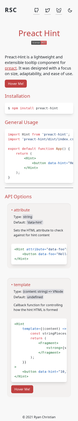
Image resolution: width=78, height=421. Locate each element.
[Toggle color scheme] (70, 10)
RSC (11, 10)
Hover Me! (16, 83)
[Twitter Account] (47, 10)
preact (11, 68)
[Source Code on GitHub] (36, 10)
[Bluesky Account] (59, 10)
